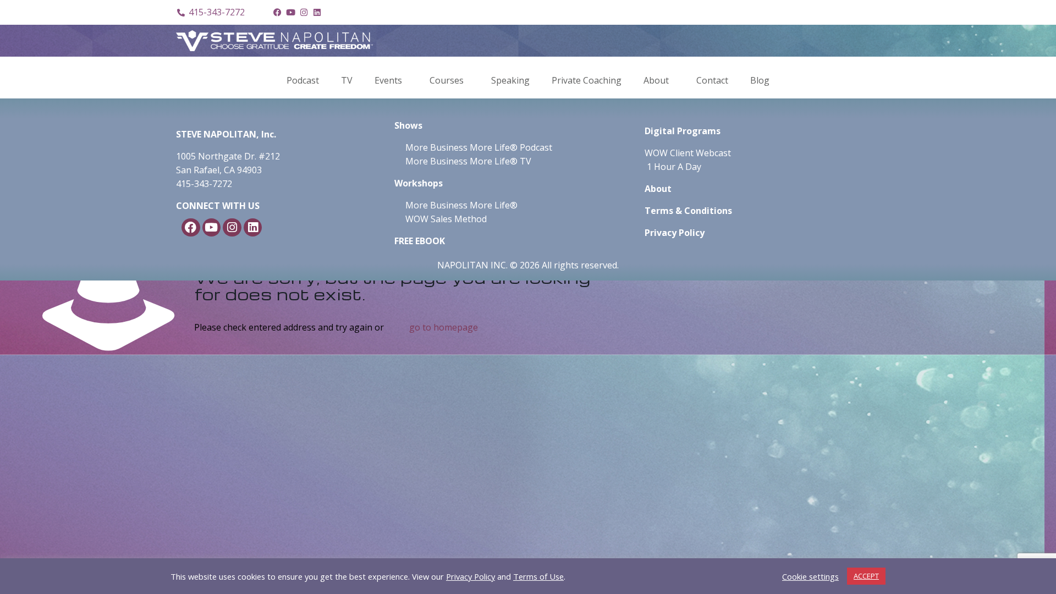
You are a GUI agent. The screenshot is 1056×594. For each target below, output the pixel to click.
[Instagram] (303, 12)
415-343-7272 (204, 184)
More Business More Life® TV (467, 161)
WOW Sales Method (445, 219)
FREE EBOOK (419, 241)
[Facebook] (277, 12)
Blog (759, 80)
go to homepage (443, 327)
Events (388, 80)
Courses (447, 80)
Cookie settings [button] (810, 576)
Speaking (510, 80)
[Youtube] (290, 12)
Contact (712, 80)
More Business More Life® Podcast (478, 147)
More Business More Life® (461, 205)
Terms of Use (538, 576)
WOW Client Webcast (688, 153)
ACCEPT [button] (866, 576)
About (656, 80)
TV (347, 80)
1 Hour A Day (674, 167)
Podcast (303, 80)
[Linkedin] (316, 12)
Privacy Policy (470, 576)
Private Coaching (587, 80)
